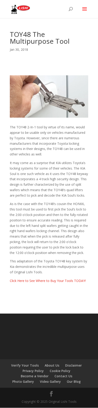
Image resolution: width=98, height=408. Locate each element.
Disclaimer (73, 365)
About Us (52, 365)
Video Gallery (50, 381)
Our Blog (74, 381)
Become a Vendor (35, 376)
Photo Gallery (23, 381)
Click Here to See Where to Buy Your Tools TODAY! (48, 281)
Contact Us (63, 376)
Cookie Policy (60, 371)
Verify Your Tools (25, 365)
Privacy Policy (33, 371)
